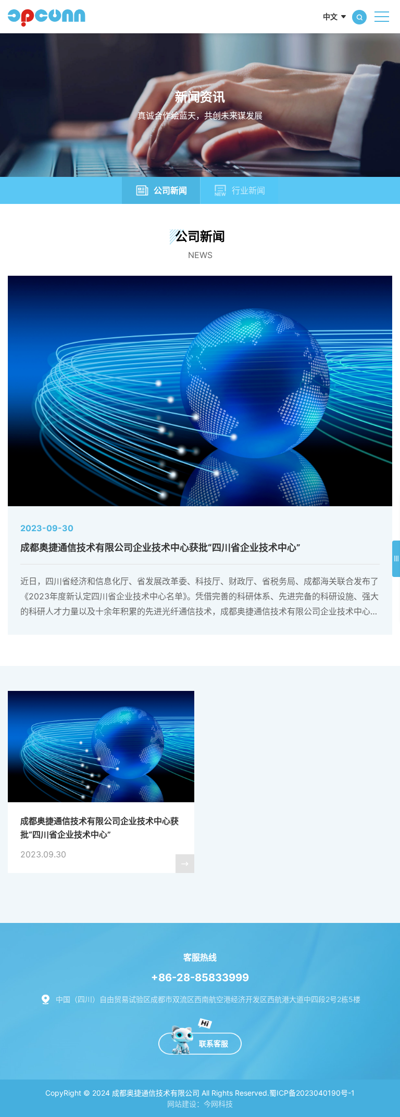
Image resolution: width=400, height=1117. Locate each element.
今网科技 (218, 1103)
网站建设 (181, 1103)
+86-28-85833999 (200, 977)
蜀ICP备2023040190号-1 (312, 1092)
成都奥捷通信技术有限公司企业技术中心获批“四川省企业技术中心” (200, 455)
